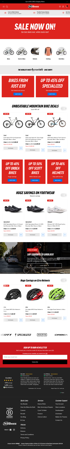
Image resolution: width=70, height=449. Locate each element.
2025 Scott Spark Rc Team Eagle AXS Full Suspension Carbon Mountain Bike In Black (34, 139)
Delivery (23, 428)
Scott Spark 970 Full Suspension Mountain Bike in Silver (12, 138)
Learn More (43, 265)
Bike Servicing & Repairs (45, 407)
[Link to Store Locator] (60, 7)
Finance (40, 413)
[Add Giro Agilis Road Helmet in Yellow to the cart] (64, 318)
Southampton (59, 410)
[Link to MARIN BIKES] (36, 334)
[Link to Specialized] (17, 334)
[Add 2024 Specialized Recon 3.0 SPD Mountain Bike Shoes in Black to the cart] (43, 234)
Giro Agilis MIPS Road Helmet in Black (34, 310)
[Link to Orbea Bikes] (55, 334)
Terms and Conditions (27, 434)
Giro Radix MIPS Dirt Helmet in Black (12, 310)
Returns (22, 431)
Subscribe (35, 362)
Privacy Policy (24, 437)
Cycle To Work (42, 410)
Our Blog (23, 417)
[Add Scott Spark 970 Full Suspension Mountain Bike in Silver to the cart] (21, 148)
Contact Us (58, 420)
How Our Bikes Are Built (27, 407)
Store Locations (60, 407)
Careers (22, 410)
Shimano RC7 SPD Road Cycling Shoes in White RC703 (56, 225)
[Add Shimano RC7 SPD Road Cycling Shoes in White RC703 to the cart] (64, 234)
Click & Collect (42, 417)
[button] (3, 1)
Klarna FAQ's (42, 404)
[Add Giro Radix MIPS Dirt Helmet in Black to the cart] (21, 320)
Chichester (58, 413)
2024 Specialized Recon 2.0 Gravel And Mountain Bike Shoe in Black (13, 225)
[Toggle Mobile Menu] (4, 7)
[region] (42, 381)
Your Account (59, 404)
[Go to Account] (7, 7)
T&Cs (46, 353)
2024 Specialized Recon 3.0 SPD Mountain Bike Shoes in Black (34, 225)
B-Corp (22, 420)
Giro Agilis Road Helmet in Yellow (56, 309)
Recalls (22, 413)
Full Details (10, 148)
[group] (8, 53)
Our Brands (23, 404)
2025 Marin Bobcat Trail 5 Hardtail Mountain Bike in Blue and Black (56, 138)
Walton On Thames (61, 417)
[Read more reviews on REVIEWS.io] (8, 387)
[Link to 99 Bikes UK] (33, 6)
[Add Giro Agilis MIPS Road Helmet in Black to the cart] (43, 320)
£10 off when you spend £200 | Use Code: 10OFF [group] (35, 1)
